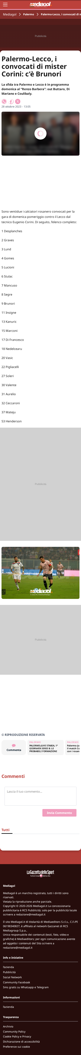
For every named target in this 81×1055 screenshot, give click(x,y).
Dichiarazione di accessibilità (21, 1041)
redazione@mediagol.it (30, 914)
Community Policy (14, 1031)
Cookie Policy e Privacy (17, 1036)
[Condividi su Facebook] (11, 101)
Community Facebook (16, 982)
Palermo (28, 14)
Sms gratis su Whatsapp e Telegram (26, 987)
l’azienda (8, 967)
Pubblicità (9, 972)
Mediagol (9, 14)
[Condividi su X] (17, 101)
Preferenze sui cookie (16, 1046)
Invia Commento (59, 813)
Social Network (12, 977)
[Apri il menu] (5, 4)
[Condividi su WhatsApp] (4, 101)
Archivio (8, 1026)
